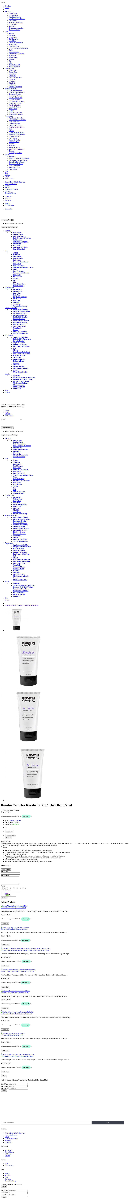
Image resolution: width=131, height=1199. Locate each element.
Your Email (4, 1193)
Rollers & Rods (14, 142)
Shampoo (12, 35)
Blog (6, 171)
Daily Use (12, 76)
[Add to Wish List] (1, 968)
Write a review (14, 810)
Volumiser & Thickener (16, 54)
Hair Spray (12, 55)
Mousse (11, 59)
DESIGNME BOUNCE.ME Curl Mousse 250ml (17, 1056)
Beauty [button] (7, 154)
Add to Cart (9, 832)
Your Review (5, 875)
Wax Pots (12, 26)
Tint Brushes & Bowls (16, 149)
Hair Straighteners (15, 17)
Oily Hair (12, 83)
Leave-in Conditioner (16, 43)
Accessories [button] (9, 116)
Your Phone (4, 1195)
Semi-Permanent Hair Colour (18, 48)
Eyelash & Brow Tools (16, 162)
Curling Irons (13, 15)
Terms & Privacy (10, 193)
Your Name (4, 871)
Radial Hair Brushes (15, 103)
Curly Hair (12, 74)
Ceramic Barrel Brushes (16, 92)
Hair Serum (12, 44)
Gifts (10, 63)
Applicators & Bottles (16, 118)
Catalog (9, 227)
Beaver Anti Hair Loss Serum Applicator (14, 929)
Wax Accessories (14, 166)
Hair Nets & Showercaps (17, 134)
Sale (6, 173)
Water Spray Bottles (15, 153)
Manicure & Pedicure (16, 164)
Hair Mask (12, 41)
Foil (10, 129)
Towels (11, 151)
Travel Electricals (14, 30)
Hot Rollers (12, 24)
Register (7, 175)
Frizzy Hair (12, 79)
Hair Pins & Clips (14, 136)
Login (7, 177)
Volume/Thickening (15, 87)
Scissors (11, 143)
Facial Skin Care (14, 167)
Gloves (11, 131)
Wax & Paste (13, 57)
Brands (7, 203)
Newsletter (8, 209)
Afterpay (8, 191)
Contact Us (8, 196)
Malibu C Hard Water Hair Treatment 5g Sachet (16, 1014)
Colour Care (13, 72)
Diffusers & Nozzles (15, 125)
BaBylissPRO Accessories (17, 120)
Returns (7, 198)
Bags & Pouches (14, 121)
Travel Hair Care (14, 65)
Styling (11, 33)
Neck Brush (13, 109)
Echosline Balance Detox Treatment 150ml (15, 993)
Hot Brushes (13, 21)
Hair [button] (6, 32)
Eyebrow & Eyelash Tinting (18, 160)
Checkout (8, 838)
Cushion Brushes (14, 99)
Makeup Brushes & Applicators (19, 158)
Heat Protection (14, 52)
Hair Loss (12, 81)
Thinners (12, 145)
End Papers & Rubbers (16, 127)
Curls (10, 50)
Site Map (8, 200)
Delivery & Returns (11, 189)
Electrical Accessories (16, 28)
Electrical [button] (8, 11)
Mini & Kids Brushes (16, 114)
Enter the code (5, 890)
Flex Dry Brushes (14, 105)
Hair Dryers (13, 13)
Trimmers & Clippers (16, 22)
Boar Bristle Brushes (15, 90)
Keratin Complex (15, 820)
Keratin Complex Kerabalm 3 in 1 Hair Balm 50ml (21, 605)
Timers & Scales (14, 147)
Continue (4, 898)
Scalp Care (12, 85)
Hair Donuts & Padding (16, 132)
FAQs (7, 187)
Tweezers (12, 156)
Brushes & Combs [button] (11, 88)
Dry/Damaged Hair (15, 77)
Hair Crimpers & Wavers (17, 19)
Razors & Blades (14, 140)
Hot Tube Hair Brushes (16, 101)
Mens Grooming (14, 66)
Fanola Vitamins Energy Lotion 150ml (13, 908)
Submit (4, 1197)
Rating (3, 886)
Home (7, 8)
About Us (8, 185)
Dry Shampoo (13, 39)
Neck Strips (13, 138)
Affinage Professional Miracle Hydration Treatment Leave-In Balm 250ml (25, 950)
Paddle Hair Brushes (15, 98)
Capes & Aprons (14, 123)
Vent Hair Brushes (15, 107)
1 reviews (5, 810)
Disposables (13, 169)
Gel (10, 61)
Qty (6, 827)
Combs (11, 110)
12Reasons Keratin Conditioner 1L (12, 1035)
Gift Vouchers (9, 205)
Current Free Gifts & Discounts (15, 182)
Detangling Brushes (15, 96)
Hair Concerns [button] (9, 68)
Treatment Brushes (15, 94)
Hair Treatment (14, 46)
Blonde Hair (13, 70)
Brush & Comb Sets (15, 112)
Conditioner (13, 37)
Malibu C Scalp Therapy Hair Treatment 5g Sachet (17, 971)
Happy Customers (11, 184)
